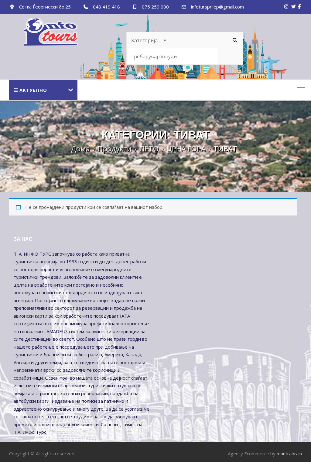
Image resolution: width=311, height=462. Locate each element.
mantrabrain (289, 453)
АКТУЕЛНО (33, 90)
